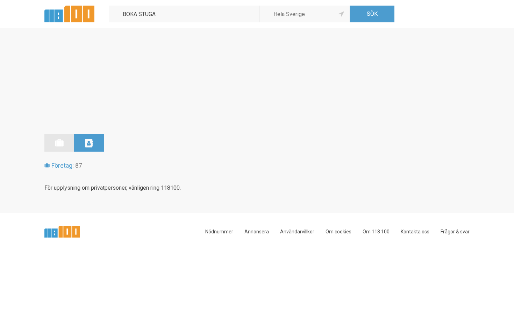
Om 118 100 (376, 231)
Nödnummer (219, 231)
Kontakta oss (415, 231)
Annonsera (256, 231)
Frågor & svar (455, 231)
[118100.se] (69, 8)
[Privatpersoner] (89, 143)
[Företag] (59, 143)
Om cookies (338, 231)
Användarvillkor (297, 231)
